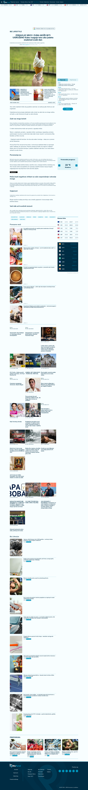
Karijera (49, 772)
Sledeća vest (51, 102)
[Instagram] (70, 771)
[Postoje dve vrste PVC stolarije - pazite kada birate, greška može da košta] (16, 722)
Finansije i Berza (31, 774)
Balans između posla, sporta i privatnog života (36, 578)
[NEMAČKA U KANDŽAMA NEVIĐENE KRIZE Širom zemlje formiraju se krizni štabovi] (14, 95)
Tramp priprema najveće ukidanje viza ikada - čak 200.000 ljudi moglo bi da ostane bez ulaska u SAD (68, 99)
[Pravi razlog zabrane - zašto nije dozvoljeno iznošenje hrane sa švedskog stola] (16, 295)
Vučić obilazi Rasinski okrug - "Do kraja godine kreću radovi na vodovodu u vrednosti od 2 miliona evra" (68, 90)
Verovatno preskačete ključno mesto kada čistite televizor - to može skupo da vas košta (40, 656)
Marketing (15, 776)
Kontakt (16, 769)
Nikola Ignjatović (26, 44)
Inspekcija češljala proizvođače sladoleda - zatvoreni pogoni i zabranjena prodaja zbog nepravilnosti (40, 306)
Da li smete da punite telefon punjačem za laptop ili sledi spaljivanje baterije (39, 598)
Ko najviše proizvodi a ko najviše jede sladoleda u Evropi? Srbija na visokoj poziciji (38, 229)
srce (46, 217)
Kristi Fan (22, 219)
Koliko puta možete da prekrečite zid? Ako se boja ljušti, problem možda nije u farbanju (39, 559)
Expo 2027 (30, 776)
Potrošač (31, 756)
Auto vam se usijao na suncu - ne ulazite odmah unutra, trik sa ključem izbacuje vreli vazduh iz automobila (39, 617)
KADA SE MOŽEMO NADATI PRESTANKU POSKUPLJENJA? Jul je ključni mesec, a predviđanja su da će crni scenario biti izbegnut (50, 94)
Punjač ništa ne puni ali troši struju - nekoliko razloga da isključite (38, 637)
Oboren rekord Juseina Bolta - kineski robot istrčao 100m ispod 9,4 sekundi (39, 675)
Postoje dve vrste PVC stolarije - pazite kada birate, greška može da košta (39, 714)
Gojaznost (52, 217)
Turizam (49, 769)
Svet (48, 755)
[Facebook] (60, 771)
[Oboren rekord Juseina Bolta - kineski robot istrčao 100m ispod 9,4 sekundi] (16, 683)
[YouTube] (66, 771)
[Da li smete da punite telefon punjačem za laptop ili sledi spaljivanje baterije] (16, 606)
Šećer (34, 217)
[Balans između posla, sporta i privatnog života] (16, 586)
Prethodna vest (14, 102)
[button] (42, 44)
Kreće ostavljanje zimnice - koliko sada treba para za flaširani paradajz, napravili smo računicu (34, 753)
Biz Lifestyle (16, 31)
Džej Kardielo (14, 219)
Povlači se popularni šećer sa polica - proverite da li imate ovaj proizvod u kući (39, 268)
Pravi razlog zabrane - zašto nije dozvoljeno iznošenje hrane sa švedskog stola (39, 287)
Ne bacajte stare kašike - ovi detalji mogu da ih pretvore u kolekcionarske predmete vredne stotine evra (39, 695)
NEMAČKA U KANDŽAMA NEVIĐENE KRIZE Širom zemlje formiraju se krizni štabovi (26, 92)
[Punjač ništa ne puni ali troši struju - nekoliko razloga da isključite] (16, 645)
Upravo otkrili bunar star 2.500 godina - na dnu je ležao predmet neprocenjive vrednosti (38, 540)
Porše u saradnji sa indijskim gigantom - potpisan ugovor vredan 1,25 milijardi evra (52, 753)
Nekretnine (41, 774)
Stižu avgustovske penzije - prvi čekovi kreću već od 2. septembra (68, 94)
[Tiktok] (77, 771)
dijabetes (40, 217)
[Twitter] (63, 771)
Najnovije (30, 769)
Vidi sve (68, 109)
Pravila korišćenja (14, 779)
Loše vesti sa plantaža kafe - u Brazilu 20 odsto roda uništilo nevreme (68, 104)
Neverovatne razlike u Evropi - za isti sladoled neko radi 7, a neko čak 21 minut (39, 248)
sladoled (22, 217)
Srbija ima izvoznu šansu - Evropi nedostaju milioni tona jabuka (67, 84)
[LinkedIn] (73, 771)
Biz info (29, 772)
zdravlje (29, 217)
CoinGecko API (75, 272)
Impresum (15, 773)
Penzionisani (41, 776)
